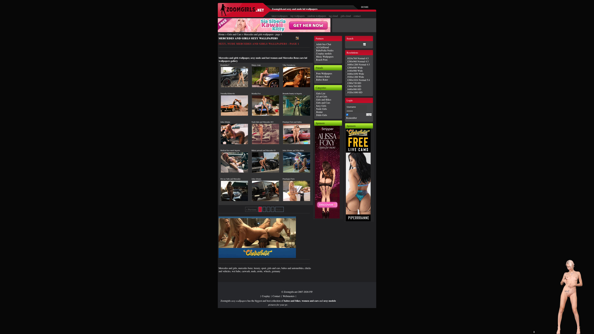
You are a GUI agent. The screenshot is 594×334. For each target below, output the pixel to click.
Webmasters (289, 296)
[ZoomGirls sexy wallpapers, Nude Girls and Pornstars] (242, 15)
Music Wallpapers (325, 56)
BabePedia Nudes (325, 50)
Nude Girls (321, 108)
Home (222, 34)
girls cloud (346, 15)
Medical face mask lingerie (230, 150)
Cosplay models (324, 53)
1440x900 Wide (355, 70)
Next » (279, 209)
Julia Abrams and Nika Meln (293, 150)
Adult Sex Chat (323, 44)
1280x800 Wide (355, 67)
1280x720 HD (354, 83)
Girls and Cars (234, 34)
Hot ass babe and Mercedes (230, 179)
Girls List (320, 93)
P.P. (311, 291)
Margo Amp (256, 65)
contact (357, 15)
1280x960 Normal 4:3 (358, 61)
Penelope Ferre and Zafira (292, 122)
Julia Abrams (225, 122)
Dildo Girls (321, 115)
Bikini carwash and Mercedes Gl (263, 150)
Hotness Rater (323, 76)
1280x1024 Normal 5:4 (358, 79)
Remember (351, 117)
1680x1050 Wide (355, 73)
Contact (276, 296)
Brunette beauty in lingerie (292, 93)
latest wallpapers (280, 15)
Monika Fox (256, 93)
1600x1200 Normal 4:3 (358, 64)
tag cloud (333, 15)
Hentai (319, 111)
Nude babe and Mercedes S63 (262, 122)
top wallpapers (298, 15)
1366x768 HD (354, 86)
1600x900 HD (354, 89)
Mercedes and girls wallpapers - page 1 (263, 34)
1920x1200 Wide (355, 76)
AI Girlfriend (322, 47)
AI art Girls (321, 96)
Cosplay (266, 296)
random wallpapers (317, 15)
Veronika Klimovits (227, 93)
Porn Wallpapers (324, 73)
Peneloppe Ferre (289, 179)
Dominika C (224, 65)
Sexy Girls (321, 105)
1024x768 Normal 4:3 (358, 58)
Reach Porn (321, 59)
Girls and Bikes (323, 99)
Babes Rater (322, 79)
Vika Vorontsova (289, 65)
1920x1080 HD (354, 92)
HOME (364, 7)
